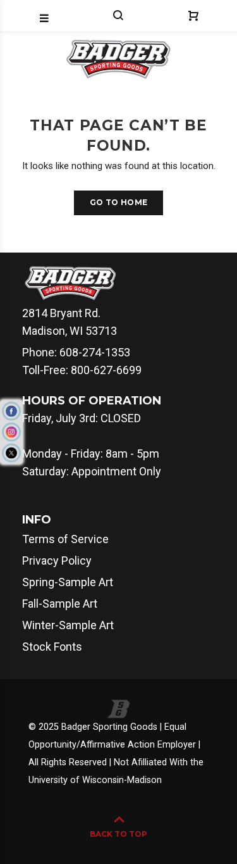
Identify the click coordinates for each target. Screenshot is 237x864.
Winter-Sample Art (68, 625)
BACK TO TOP (118, 834)
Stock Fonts (52, 646)
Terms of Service (65, 539)
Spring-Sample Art (67, 582)
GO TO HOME (119, 202)
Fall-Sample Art (59, 603)
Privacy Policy (57, 560)
